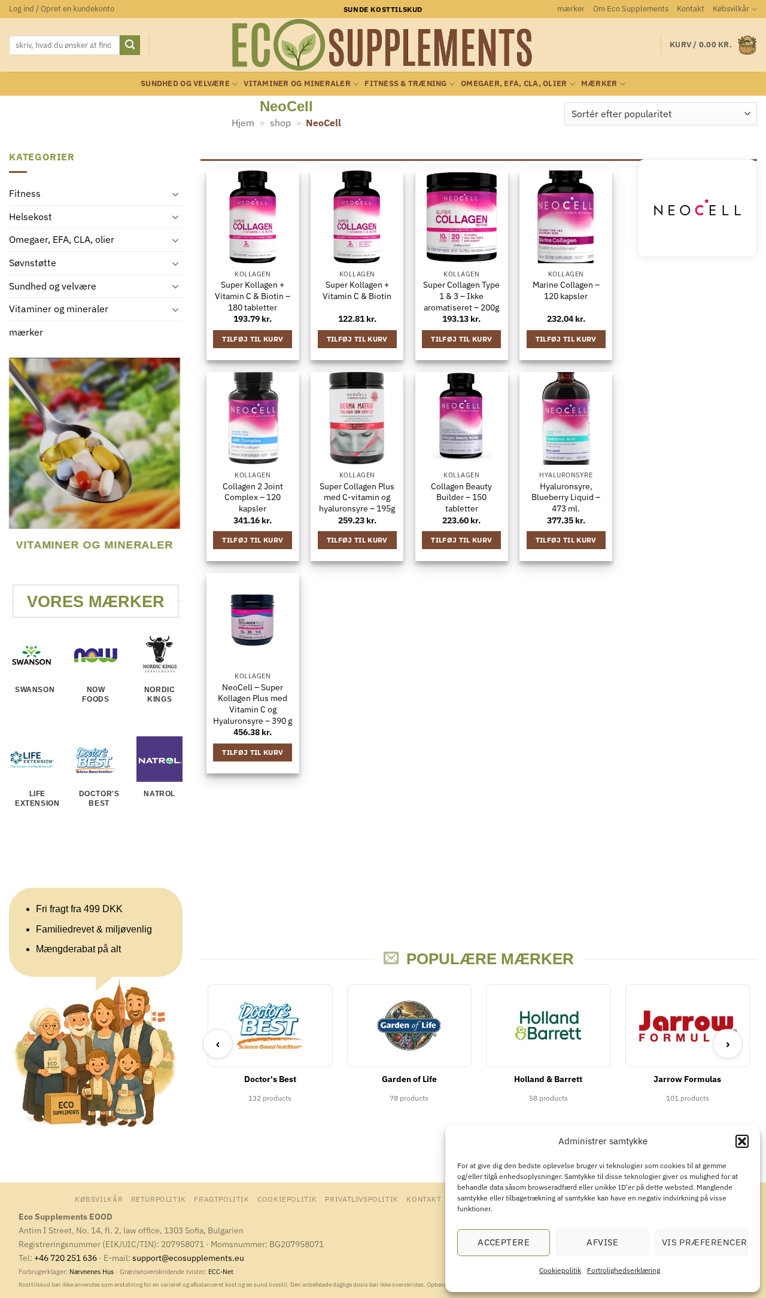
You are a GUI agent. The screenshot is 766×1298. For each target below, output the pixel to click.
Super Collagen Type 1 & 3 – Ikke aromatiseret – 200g (461, 295)
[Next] (175, 470)
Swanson (34, 690)
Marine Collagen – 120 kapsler (566, 290)
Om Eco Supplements (630, 9)
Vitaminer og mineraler (297, 83)
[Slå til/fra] (175, 194)
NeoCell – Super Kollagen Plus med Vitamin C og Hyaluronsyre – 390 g (252, 704)
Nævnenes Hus (92, 1271)
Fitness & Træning (405, 83)
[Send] (130, 45)
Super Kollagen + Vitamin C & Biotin (357, 290)
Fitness (25, 194)
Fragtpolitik (221, 1198)
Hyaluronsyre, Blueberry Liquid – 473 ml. (565, 497)
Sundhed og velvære (185, 83)
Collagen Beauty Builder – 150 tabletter (461, 497)
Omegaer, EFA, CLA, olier (514, 83)
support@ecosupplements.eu (188, 1257)
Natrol (159, 794)
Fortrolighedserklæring (623, 1270)
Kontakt (690, 9)
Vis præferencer (704, 1242)
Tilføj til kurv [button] (252, 338)
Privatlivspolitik (361, 1198)
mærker (571, 9)
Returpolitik (158, 1198)
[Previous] (14, 470)
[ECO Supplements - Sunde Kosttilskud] (383, 45)
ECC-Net (220, 1271)
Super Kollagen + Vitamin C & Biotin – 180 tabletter (252, 295)
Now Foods (95, 695)
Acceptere (504, 1242)
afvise (602, 1242)
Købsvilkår (731, 9)
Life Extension (37, 799)
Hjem (243, 123)
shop (280, 123)
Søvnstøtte (32, 263)
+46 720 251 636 (65, 1257)
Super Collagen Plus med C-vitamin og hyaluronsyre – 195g (357, 497)
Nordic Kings (159, 695)
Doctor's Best (99, 799)
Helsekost (30, 217)
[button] (742, 1141)
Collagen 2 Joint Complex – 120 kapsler (253, 497)
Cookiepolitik (560, 1270)
